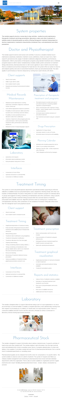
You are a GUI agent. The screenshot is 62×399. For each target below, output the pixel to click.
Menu (58, 2)
